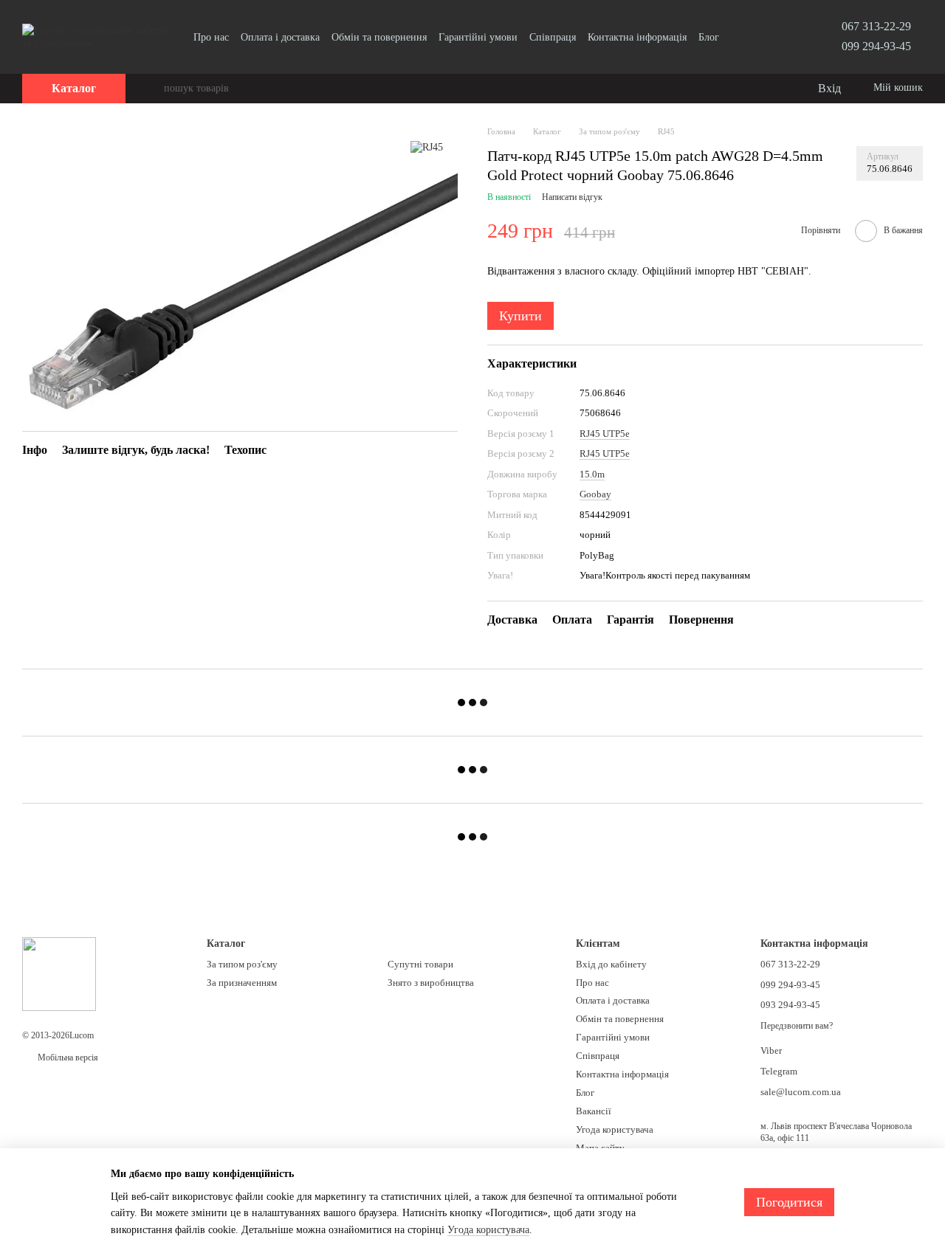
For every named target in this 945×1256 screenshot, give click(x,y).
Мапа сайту (600, 1147)
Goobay (595, 494)
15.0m (592, 474)
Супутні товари (420, 964)
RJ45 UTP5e (605, 433)
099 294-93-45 (876, 46)
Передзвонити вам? (796, 1026)
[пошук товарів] (152, 88)
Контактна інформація (637, 37)
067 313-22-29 (876, 26)
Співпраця (552, 37)
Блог (708, 37)
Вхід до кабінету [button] (611, 964)
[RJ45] (427, 147)
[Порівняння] (745, 88)
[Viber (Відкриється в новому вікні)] (777, 37)
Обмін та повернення (379, 37)
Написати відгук (572, 197)
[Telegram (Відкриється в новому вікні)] (759, 37)
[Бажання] (775, 88)
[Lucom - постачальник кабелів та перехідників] (59, 973)
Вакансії (593, 1111)
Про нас (211, 37)
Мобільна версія (66, 1057)
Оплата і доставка (280, 37)
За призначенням (242, 982)
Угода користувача (614, 1129)
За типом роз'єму (242, 964)
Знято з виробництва (431, 982)
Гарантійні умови (478, 37)
